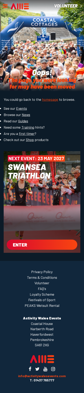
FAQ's (42, 288)
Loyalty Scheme (42, 294)
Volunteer (66, 5)
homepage (50, 99)
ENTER (20, 245)
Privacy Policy (42, 271)
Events (21, 108)
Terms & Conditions (42, 277)
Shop (30, 139)
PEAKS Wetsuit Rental (42, 305)
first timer (27, 133)
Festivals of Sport (41, 299)
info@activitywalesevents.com (42, 376)
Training (27, 127)
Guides (23, 121)
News (26, 114)
